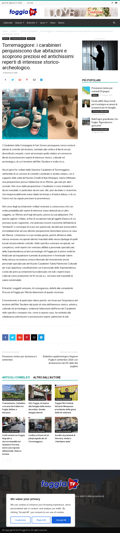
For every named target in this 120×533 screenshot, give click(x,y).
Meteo (61, 22)
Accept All (61, 520)
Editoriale (8, 22)
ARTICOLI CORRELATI (16, 377)
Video (52, 22)
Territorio (31, 38)
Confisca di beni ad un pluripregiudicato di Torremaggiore (38, 438)
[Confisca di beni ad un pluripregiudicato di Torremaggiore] (39, 425)
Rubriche (31, 22)
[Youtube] (116, 3)
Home (5, 31)
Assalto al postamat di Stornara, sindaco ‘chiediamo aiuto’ (65, 438)
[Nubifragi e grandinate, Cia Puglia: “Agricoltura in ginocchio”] (86, 121)
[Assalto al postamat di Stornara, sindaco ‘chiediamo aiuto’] (66, 425)
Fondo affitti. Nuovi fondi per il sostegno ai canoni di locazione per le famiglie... (104, 104)
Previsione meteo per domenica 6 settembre (19, 358)
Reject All (41, 520)
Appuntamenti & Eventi (12, 399)
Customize (20, 520)
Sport (42, 22)
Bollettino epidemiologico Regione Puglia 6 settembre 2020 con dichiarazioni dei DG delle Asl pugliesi (60, 361)
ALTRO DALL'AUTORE (47, 377)
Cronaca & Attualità (28, 31)
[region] (40, 510)
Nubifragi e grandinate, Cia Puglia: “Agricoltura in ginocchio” (105, 122)
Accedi (30, 3)
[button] (114, 22)
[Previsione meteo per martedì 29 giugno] (86, 90)
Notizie (18, 22)
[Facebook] (112, 3)
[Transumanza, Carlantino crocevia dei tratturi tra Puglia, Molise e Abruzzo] (13, 392)
